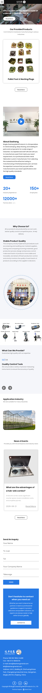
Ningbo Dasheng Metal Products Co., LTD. (24, 686)
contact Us (21, 623)
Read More (21, 90)
